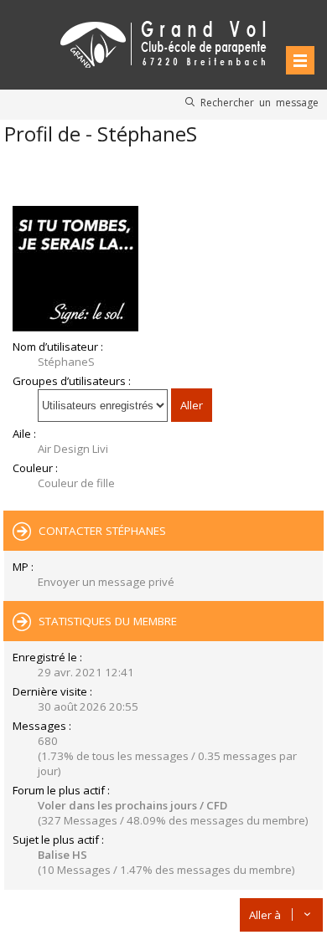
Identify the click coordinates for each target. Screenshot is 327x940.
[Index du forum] (163, 41)
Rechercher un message (259, 102)
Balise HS (62, 854)
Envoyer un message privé (106, 581)
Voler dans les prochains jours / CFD (132, 805)
